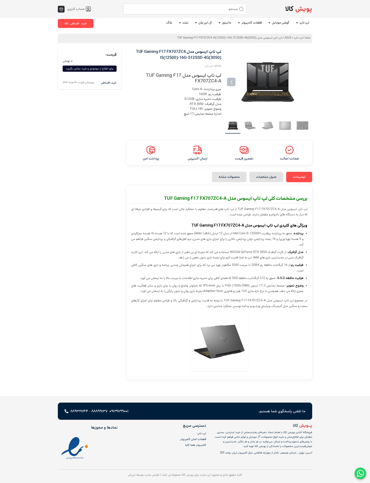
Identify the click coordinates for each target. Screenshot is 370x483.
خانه (307, 38)
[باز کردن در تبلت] (180, 22)
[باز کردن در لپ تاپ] (297, 22)
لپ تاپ (298, 38)
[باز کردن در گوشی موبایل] (269, 22)
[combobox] (185, 8)
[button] (304, 82)
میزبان (131, 475)
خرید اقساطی (109, 83)
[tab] (299, 177)
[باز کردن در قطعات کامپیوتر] (238, 22)
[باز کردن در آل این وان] (196, 22)
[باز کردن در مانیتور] (219, 22)
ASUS (287, 38)
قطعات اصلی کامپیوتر (193, 439)
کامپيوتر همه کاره (195, 445)
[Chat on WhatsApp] (360, 473)
